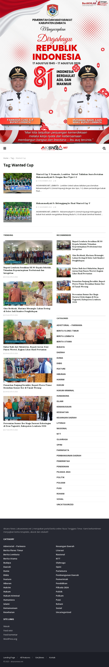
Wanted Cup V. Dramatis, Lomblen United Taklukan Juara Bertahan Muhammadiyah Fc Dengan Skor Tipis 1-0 (69, 175)
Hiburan (61, 374)
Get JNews (39, 657)
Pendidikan (63, 466)
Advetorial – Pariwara (69, 325)
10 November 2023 (44, 207)
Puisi (59, 488)
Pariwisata (63, 450)
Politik (60, 477)
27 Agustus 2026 (11, 430)
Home (5, 158)
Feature (61, 368)
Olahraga (62, 439)
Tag (12, 158)
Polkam (61, 482)
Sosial (60, 499)
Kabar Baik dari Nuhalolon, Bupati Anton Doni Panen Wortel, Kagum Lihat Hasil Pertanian (26, 348)
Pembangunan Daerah (69, 455)
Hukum (60, 385)
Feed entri (8, 630)
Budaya (61, 347)
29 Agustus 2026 (11, 277)
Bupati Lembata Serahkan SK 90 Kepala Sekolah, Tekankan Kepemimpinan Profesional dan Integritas (27, 270)
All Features (25, 657)
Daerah (61, 352)
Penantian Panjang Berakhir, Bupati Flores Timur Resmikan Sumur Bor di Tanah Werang (27, 386)
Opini (59, 444)
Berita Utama (64, 341)
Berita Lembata (13, 262)
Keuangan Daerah (66, 417)
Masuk (6, 626)
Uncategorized (65, 504)
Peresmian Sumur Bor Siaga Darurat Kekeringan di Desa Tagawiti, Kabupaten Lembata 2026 (27, 424)
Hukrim (60, 379)
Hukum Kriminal (65, 390)
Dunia (60, 358)
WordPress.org (10, 639)
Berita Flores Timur (15, 303)
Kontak (52, 657)
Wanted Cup (21, 158)
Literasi (61, 423)
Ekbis (59, 363)
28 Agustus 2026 (11, 353)
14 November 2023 (44, 181)
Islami (60, 401)
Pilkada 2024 (63, 472)
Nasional (62, 428)
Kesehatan (63, 412)
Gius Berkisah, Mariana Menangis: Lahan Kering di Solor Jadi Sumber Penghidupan (26, 310)
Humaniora (63, 395)
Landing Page (9, 657)
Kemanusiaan (64, 406)
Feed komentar (10, 634)
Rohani (60, 493)
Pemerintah (63, 461)
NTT (59, 433)
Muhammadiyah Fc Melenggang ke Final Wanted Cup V (63, 203)
